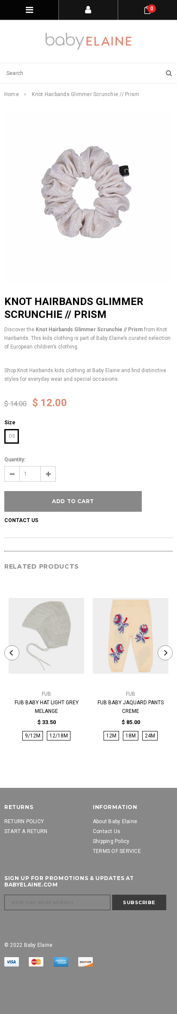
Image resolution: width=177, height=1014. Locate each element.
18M (130, 736)
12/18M (58, 736)
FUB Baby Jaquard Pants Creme (131, 707)
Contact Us (21, 520)
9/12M (32, 736)
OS (12, 436)
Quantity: (14, 460)
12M (111, 736)
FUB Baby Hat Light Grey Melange (47, 707)
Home (11, 94)
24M (150, 736)
